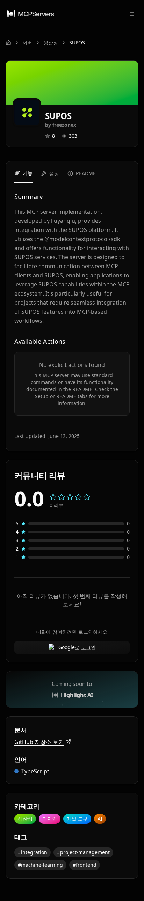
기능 (28, 173)
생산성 (50, 42)
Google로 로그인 (77, 647)
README (86, 173)
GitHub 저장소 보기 (39, 742)
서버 (27, 42)
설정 (54, 173)
